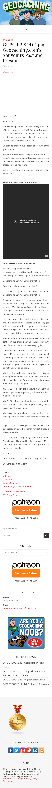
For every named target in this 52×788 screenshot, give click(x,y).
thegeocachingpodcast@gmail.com (19, 608)
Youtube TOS (9, 778)
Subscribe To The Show (14, 491)
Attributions (8, 781)
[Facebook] (11, 750)
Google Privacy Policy (27, 778)
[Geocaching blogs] (26, 720)
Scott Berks (11, 528)
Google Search (10, 482)
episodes (8, 40)
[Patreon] (29, 750)
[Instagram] (23, 750)
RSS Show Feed (10, 495)
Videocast (7, 476)
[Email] (35, 750)
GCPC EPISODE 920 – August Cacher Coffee (24, 679)
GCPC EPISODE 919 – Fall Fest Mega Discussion (26, 684)
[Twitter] (17, 750)
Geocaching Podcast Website (17, 486)
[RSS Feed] (41, 750)
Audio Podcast (10, 479)
